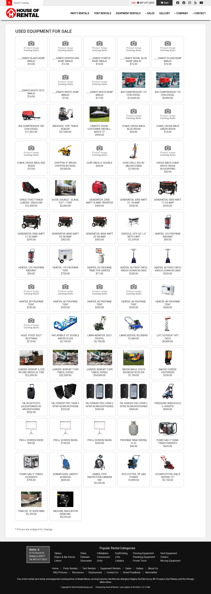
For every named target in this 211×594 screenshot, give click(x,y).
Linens (57, 560)
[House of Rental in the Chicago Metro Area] (30, 13)
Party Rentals (79, 13)
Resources (78, 572)
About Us (153, 568)
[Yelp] (195, 3)
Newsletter (151, 572)
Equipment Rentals (128, 13)
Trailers (164, 557)
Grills (100, 560)
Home (55, 568)
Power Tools (140, 560)
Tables (57, 553)
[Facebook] (177, 3)
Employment (95, 572)
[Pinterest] (183, 3)
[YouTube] (201, 3)
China (83, 553)
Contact (200, 13)
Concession (103, 557)
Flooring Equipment (143, 553)
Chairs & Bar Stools (64, 557)
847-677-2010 (146, 3)
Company (182, 13)
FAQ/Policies (60, 572)
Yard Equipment (168, 553)
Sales (151, 13)
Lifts (117, 557)
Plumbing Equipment (144, 557)
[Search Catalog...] (9, 3)
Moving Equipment (170, 560)
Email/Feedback (132, 572)
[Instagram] (189, 3)
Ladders (119, 560)
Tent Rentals (102, 13)
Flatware (85, 557)
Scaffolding (121, 553)
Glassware (86, 560)
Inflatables (102, 553)
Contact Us (112, 572)
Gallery (164, 13)
